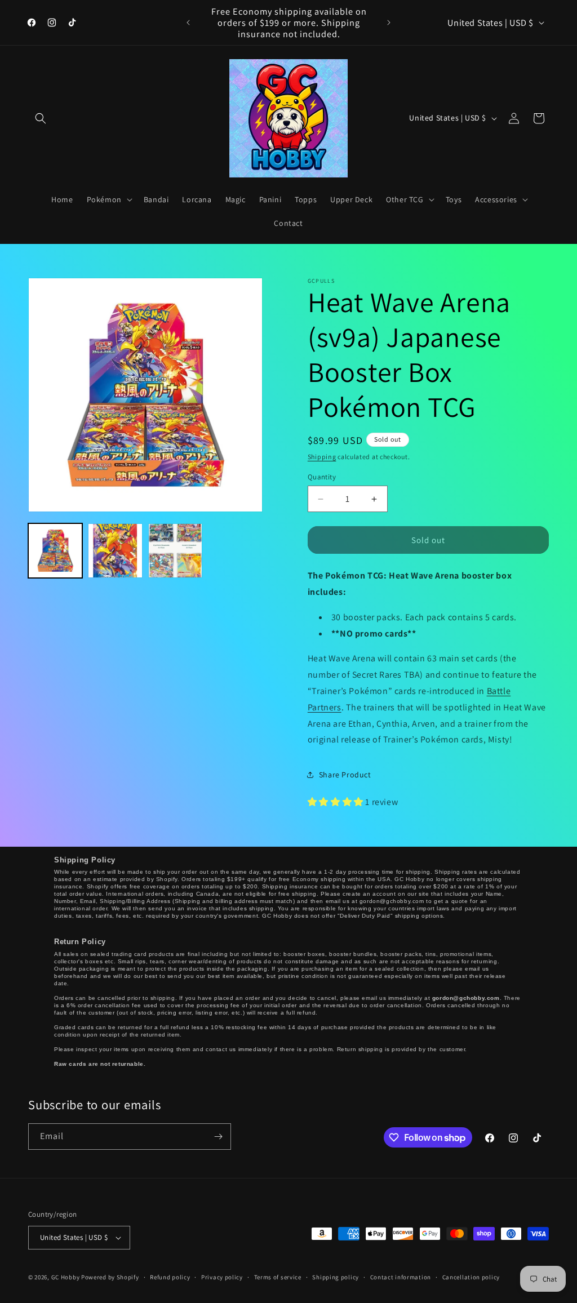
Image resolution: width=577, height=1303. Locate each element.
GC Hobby (65, 1277)
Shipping (322, 456)
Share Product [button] (345, 775)
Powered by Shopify (110, 1277)
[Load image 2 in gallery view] (115, 550)
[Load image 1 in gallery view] (55, 550)
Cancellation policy (471, 1277)
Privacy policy (222, 1277)
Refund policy (170, 1277)
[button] (40, 118)
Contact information (400, 1277)
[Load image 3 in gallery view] (175, 550)
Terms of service (277, 1277)
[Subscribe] (218, 1136)
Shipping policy (335, 1277)
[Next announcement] (388, 22)
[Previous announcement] (188, 22)
